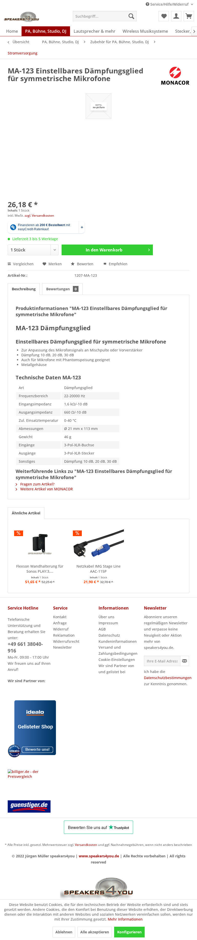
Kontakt (59, 616)
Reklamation (64, 635)
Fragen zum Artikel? (36, 484)
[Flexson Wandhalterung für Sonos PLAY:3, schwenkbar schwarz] (39, 543)
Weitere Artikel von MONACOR (46, 488)
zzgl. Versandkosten (39, 215)
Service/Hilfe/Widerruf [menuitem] (169, 4)
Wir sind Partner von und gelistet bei (116, 668)
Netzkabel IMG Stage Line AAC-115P (98, 569)
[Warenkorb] (189, 16)
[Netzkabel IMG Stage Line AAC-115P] (98, 543)
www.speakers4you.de (99, 856)
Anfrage (60, 623)
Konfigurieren (129, 932)
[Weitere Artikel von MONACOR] (175, 76)
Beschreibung (24, 288)
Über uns (106, 616)
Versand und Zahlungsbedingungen (117, 650)
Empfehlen (117, 263)
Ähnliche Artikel (26, 513)
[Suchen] (131, 16)
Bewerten (85, 263)
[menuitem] (105, 16)
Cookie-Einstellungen (116, 659)
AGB (102, 629)
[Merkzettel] (164, 16)
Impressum (108, 623)
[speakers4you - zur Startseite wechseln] (22, 17)
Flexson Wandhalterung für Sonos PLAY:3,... (39, 569)
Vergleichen (23, 263)
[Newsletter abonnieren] (184, 661)
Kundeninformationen (117, 641)
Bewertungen (61, 288)
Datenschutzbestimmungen (168, 677)
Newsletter (62, 647)
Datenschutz (109, 635)
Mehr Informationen (125, 919)
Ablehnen (63, 932)
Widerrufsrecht (66, 641)
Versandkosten (86, 845)
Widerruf (60, 629)
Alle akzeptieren (94, 932)
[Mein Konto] (176, 16)
